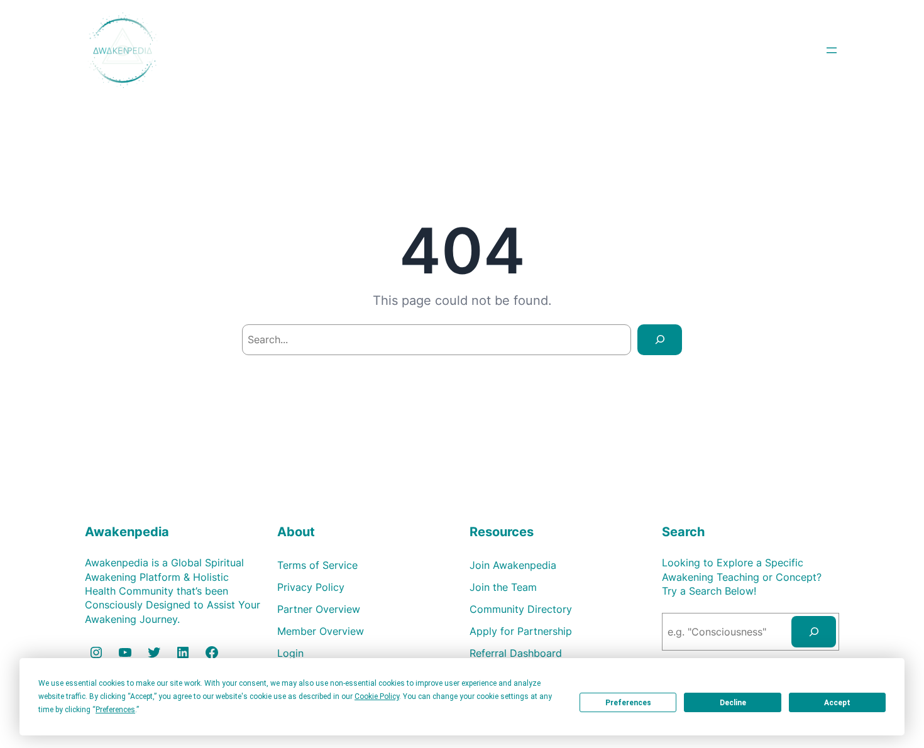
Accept (837, 702)
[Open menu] (831, 50)
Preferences (628, 702)
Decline (733, 702)
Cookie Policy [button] (377, 696)
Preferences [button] (115, 709)
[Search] (659, 339)
